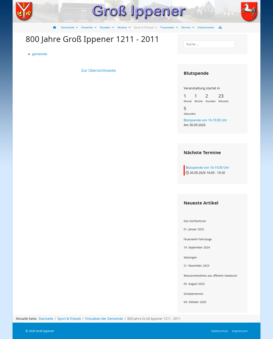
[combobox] (209, 44)
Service (186, 27)
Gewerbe (87, 27)
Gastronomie (206, 27)
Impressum (239, 331)
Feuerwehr (167, 27)
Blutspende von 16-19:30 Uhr (205, 120)
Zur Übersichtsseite (98, 70)
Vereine (122, 27)
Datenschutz (219, 331)
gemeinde (39, 54)
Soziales (105, 27)
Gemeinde (67, 27)
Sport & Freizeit (143, 27)
